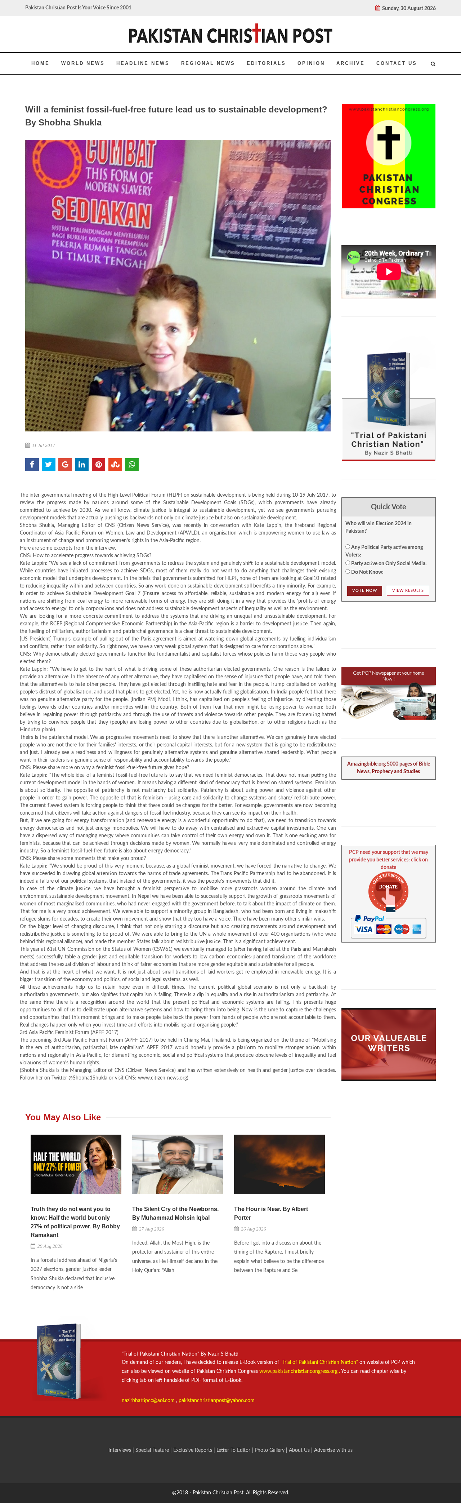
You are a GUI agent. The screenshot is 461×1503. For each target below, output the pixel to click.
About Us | (301, 1450)
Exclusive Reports (193, 1450)
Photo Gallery (269, 1450)
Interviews (120, 1450)
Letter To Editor (234, 1450)
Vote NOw (364, 591)
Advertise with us (333, 1450)
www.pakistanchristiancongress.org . (299, 1371)
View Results (408, 591)
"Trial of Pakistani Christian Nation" (320, 1362)
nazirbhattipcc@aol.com (149, 1400)
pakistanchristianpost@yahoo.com (217, 1400)
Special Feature (152, 1450)
